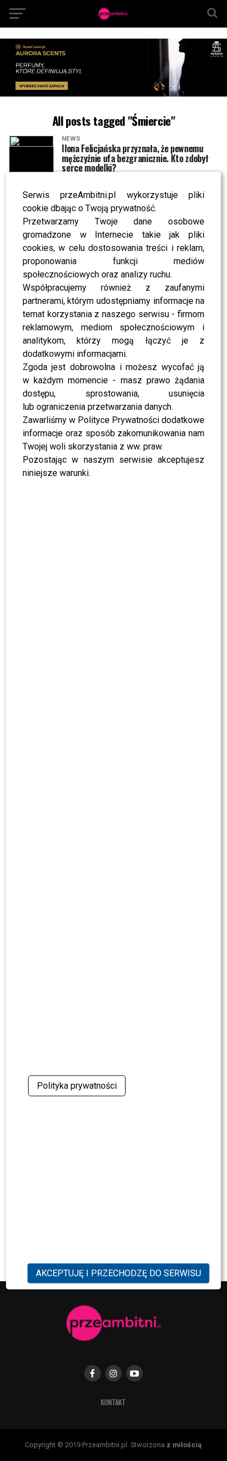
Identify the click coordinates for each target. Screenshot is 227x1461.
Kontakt (113, 1402)
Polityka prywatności (77, 1085)
